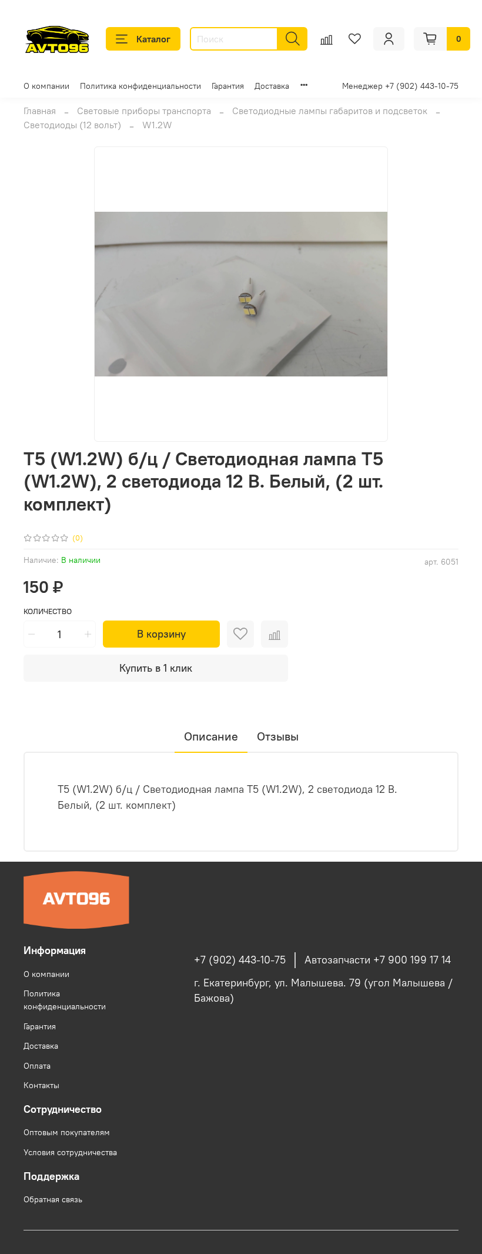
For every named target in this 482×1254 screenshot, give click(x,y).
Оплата (37, 1065)
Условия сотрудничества (70, 1152)
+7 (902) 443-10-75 (240, 959)
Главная (40, 110)
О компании (46, 86)
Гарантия (228, 86)
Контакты (41, 1085)
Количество (48, 611)
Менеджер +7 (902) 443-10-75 (400, 86)
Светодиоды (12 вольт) (72, 125)
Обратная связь (53, 1199)
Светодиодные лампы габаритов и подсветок (329, 110)
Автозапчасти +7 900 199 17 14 (377, 959)
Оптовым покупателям (67, 1132)
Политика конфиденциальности (140, 86)
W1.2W (157, 125)
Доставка (272, 86)
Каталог (153, 39)
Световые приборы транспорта (144, 110)
